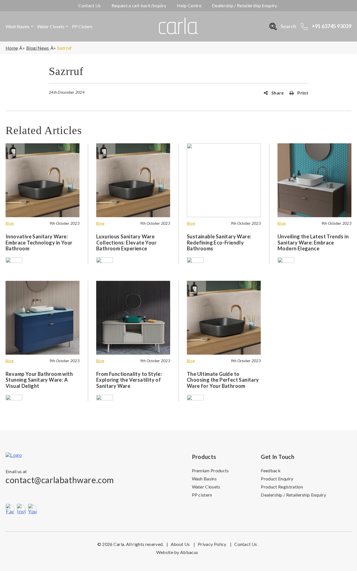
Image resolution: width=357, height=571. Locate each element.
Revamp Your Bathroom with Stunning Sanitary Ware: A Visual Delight (39, 380)
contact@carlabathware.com (60, 480)
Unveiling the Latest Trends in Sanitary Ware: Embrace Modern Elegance (313, 242)
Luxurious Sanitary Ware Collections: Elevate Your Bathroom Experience (126, 242)
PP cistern (82, 26)
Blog (10, 223)
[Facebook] (10, 509)
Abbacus (189, 552)
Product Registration (282, 486)
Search (288, 26)
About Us (183, 544)
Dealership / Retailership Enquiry (244, 5)
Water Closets (50, 26)
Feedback (271, 470)
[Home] (22, 455)
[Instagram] (21, 509)
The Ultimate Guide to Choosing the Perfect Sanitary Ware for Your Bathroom (223, 380)
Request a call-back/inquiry (139, 5)
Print (302, 92)
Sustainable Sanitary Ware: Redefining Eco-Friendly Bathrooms (219, 242)
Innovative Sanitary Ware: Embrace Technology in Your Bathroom (39, 242)
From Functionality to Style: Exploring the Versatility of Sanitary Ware (129, 380)
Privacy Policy (214, 544)
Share (277, 92)
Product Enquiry (277, 478)
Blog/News (37, 47)
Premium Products (210, 470)
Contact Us (89, 5)
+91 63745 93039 (331, 26)
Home (12, 47)
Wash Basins (18, 26)
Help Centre (189, 5)
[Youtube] (32, 509)
